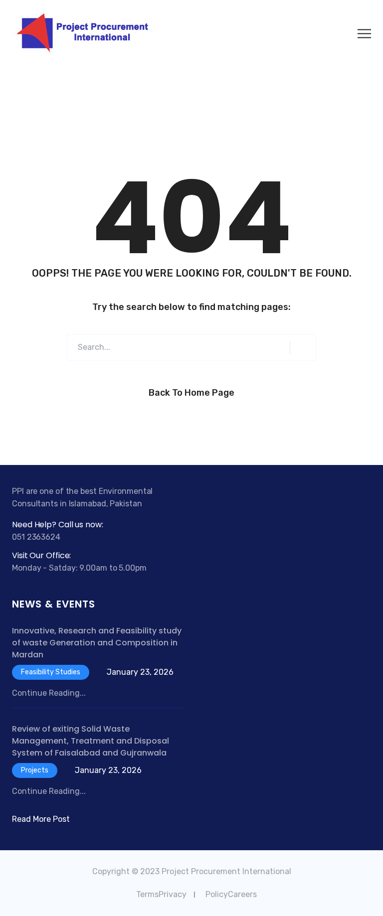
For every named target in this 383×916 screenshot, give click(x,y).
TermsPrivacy (161, 894)
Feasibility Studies (50, 672)
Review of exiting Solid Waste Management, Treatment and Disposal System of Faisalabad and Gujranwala (90, 741)
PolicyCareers (231, 894)
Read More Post (41, 819)
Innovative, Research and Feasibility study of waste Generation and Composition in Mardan (97, 642)
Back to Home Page (191, 392)
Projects (34, 770)
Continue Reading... (49, 693)
